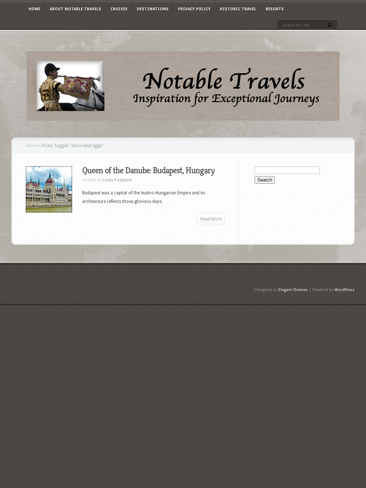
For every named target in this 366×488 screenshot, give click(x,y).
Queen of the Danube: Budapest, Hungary (148, 170)
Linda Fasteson (117, 180)
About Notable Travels (75, 9)
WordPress (345, 290)
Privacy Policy (194, 9)
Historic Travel (238, 9)
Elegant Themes (293, 290)
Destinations (153, 9)
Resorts (275, 9)
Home (34, 9)
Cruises (119, 9)
